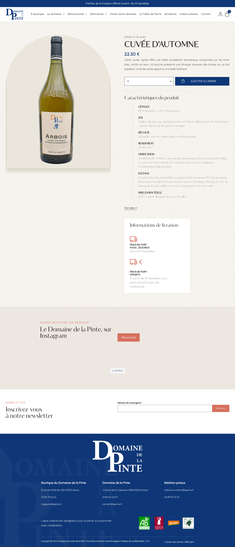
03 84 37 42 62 (48, 497)
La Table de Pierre (151, 14)
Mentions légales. (112, 541)
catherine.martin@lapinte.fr (179, 490)
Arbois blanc (135, 37)
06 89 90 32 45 (171, 497)
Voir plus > (130, 208)
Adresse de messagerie (130, 403)
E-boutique (37, 14)
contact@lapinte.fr (112, 504)
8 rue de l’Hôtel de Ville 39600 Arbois (60, 490)
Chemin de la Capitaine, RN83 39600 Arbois (125, 490)
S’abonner (221, 408)
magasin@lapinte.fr (51, 504)
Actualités (171, 14)
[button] (63, 14)
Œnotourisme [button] (76, 14)
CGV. (147, 541)
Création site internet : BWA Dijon (179, 542)
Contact (206, 14)
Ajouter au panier (203, 81)
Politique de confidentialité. (133, 541)
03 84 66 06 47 (110, 497)
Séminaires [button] (97, 14)
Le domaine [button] (54, 14)
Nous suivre (128, 337)
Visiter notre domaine (123, 14)
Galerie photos (189, 14)
